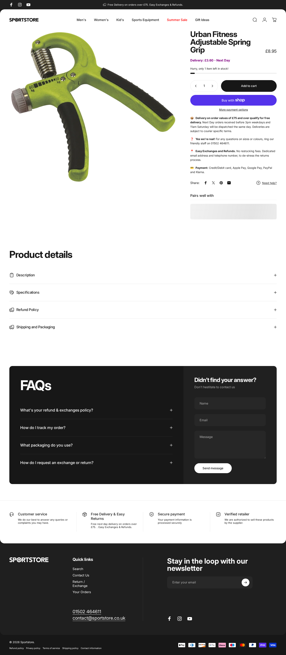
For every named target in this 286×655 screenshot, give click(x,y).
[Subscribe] (245, 582)
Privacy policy (33, 648)
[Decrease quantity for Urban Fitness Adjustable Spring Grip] (194, 86)
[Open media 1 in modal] (93, 107)
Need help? (269, 183)
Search (78, 569)
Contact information (91, 648)
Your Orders (82, 592)
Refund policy (16, 648)
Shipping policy (70, 648)
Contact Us (81, 575)
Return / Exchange (80, 584)
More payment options (233, 109)
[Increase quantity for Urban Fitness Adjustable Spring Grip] (213, 86)
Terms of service (51, 648)
